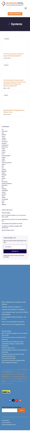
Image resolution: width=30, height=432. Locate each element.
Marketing (4, 171)
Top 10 (13, 381)
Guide (7, 374)
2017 (10, 369)
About (20, 369)
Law (3, 167)
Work (7, 383)
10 (2, 369)
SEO (3, 187)
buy (13, 371)
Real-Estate (4, 185)
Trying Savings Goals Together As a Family (12, 223)
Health (3, 159)
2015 (4, 369)
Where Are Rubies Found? (8, 230)
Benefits (25, 369)
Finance (3, 152)
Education (4, 143)
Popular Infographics (7, 183)
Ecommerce (5, 141)
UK (23, 381)
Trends (20, 381)
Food (3, 154)
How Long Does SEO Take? (9, 358)
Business (6, 65)
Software (4, 194)
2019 (15, 369)
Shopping (4, 188)
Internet (3, 164)
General (6, 95)
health (11, 374)
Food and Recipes (6, 155)
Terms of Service (6, 422)
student (3, 197)
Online (3, 378)
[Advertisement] (15, 284)
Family (3, 148)
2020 (17, 369)
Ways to (3, 383)
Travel (3, 201)
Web (3, 202)
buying (16, 371)
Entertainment (5, 145)
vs (25, 381)
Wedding (4, 204)
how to (5, 376)
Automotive (4, 131)
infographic (15, 376)
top (6, 381)
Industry (10, 376)
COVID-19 (4, 140)
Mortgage (4, 174)
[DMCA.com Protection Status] (6, 393)
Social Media (5, 190)
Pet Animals (4, 181)
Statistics (20, 379)
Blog (3, 133)
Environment (5, 147)
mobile (26, 376)
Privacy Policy (5, 420)
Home (19, 374)
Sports (3, 195)
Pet (2, 180)
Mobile (3, 173)
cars (24, 371)
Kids (3, 166)
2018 (12, 369)
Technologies (5, 199)
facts (3, 374)
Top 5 (9, 381)
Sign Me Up (15, 251)
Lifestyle (4, 169)
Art (2, 129)
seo (8, 378)
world (10, 383)
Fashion (4, 150)
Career (3, 136)
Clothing (4, 138)
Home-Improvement (7, 162)
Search (21, 410)
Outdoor (4, 178)
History (3, 161)
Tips (3, 381)
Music (3, 176)
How (23, 374)
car (18, 371)
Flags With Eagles (6, 212)
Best (3, 371)
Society (3, 192)
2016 (7, 369)
